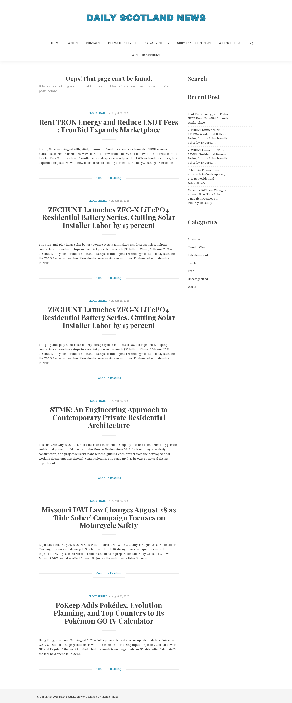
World (192, 287)
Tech (191, 271)
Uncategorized (198, 279)
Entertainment (198, 255)
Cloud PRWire (97, 113)
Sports (192, 263)
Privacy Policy (156, 43)
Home (55, 43)
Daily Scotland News (71, 696)
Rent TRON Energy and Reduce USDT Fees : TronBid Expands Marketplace (108, 125)
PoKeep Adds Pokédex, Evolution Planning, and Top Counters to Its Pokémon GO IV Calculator (108, 612)
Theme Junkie (109, 696)
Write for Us (229, 43)
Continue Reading (108, 177)
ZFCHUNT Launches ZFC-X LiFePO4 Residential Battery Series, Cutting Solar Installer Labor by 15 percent (108, 217)
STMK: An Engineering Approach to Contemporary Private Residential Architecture (109, 417)
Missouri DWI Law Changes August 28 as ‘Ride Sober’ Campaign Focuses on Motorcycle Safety (109, 517)
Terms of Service (122, 43)
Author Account (146, 55)
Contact (93, 43)
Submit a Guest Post (194, 43)
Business (194, 239)
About (73, 43)
